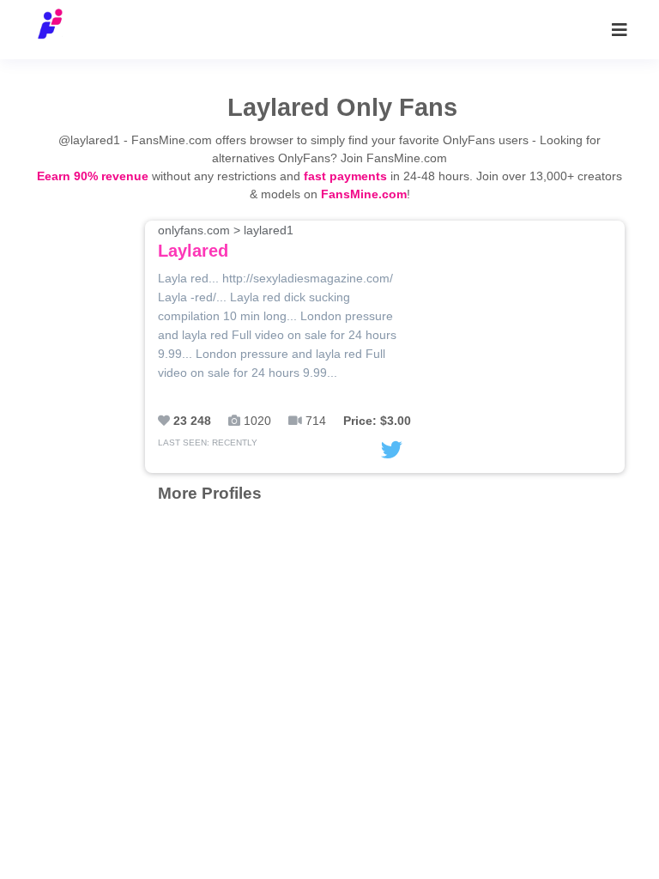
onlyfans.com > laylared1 (225, 241)
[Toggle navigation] (619, 30)
